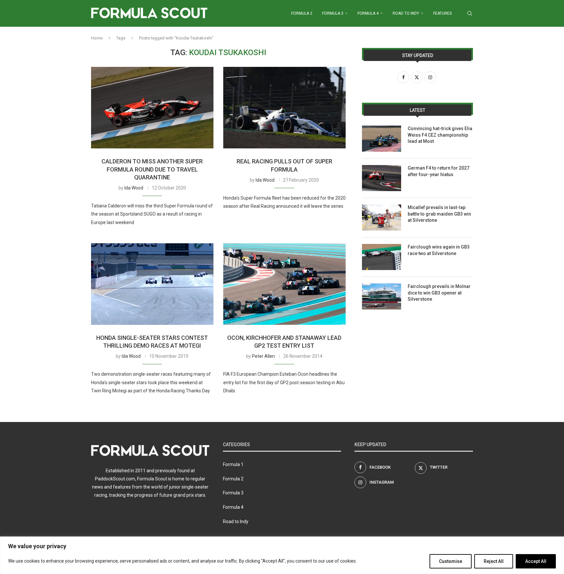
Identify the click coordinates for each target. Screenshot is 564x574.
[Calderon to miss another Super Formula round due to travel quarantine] (152, 107)
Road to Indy (406, 13)
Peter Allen (263, 356)
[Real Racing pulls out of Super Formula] (284, 107)
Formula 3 (332, 13)
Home (96, 38)
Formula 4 (368, 13)
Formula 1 (233, 464)
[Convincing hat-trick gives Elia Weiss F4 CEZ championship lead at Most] (381, 139)
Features (442, 13)
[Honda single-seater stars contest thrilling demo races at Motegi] (152, 284)
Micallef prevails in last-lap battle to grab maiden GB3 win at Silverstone (439, 214)
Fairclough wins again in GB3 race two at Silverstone (439, 250)
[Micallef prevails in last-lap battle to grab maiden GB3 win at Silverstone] (381, 217)
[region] (282, 555)
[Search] (469, 13)
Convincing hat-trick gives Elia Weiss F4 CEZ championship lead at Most (440, 135)
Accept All (535, 561)
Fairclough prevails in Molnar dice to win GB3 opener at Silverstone (439, 293)
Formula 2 (301, 13)
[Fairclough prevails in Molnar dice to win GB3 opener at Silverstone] (381, 296)
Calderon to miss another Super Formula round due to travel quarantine (152, 169)
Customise (450, 561)
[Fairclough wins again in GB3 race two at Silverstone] (381, 257)
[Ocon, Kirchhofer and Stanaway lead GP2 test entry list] (284, 284)
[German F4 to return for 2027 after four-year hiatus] (381, 178)
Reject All (494, 561)
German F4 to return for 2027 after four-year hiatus (438, 171)
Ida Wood (133, 187)
